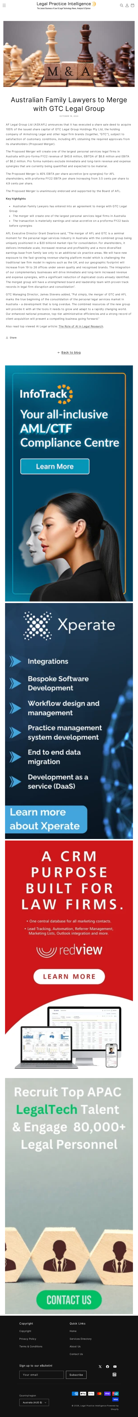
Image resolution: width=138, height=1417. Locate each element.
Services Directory (81, 1338)
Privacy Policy (27, 1338)
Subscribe (76, 1374)
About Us (75, 1346)
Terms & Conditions (30, 1346)
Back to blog (71, 352)
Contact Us (76, 1354)
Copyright (25, 1331)
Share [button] (13, 337)
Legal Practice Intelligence (93, 1405)
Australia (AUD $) (32, 1402)
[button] (4, 5)
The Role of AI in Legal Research (81, 326)
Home (73, 1331)
